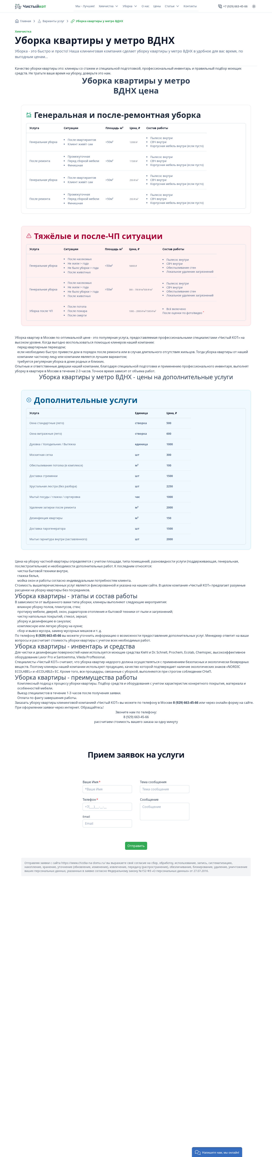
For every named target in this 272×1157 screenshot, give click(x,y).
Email (86, 816)
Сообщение (149, 799)
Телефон (89, 799)
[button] (217, 1152)
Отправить (136, 846)
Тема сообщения (153, 782)
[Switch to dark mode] (254, 6)
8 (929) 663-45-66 (136, 717)
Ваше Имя (90, 782)
